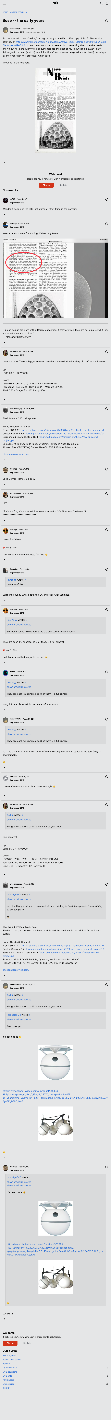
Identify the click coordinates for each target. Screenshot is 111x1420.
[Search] (101, 3)
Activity (6, 1363)
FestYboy (12, 620)
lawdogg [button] (13, 529)
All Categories (9, 1355)
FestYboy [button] (14, 569)
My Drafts (55, 1376)
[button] (106, 21)
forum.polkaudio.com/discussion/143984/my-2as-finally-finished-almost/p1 (63, 430)
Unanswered (55, 1384)
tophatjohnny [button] (15, 493)
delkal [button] (12, 672)
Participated (8, 1380)
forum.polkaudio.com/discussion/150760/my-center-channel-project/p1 (65, 433)
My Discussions (10, 1372)
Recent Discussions (12, 1359)
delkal (10, 814)
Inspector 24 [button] (15, 351)
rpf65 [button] (12, 199)
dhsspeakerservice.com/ (16, 454)
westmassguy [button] (16, 408)
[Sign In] (106, 3)
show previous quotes (19, 624)
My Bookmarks (55, 1367)
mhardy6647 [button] (15, 29)
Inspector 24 (14, 1014)
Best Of (6, 1388)
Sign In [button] (46, 185)
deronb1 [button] (13, 776)
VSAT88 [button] (13, 469)
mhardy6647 (14, 894)
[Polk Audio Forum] (55, 3)
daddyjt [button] (13, 223)
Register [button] (64, 185)
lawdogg (11, 579)
